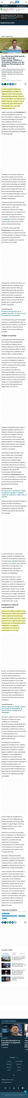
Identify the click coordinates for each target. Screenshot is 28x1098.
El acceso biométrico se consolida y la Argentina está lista (18, 978)
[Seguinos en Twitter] (18, 1088)
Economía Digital (19, 1061)
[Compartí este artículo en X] (5, 84)
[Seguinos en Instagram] (5, 1088)
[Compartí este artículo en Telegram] (13, 84)
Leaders (9, 1070)
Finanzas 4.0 (9, 1064)
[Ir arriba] (25, 1091)
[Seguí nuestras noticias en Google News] (25, 84)
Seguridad (6, 219)
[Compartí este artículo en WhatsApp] (8, 84)
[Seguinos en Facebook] (9, 1088)
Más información (12, 18)
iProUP (4, 78)
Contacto (19, 1070)
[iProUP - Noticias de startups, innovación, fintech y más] (14, 2)
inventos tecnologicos (9, 916)
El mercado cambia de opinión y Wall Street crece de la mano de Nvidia (19, 965)
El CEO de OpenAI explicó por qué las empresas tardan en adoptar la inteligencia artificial (18, 972)
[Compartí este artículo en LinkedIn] (10, 84)
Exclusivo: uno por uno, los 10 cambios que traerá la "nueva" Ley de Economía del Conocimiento (13, 313)
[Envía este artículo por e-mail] (15, 84)
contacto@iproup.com (6, 1082)
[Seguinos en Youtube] (22, 1088)
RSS (14, 1075)
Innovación (9, 1067)
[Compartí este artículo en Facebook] (2, 84)
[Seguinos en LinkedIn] (14, 1088)
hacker (4, 918)
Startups (19, 1067)
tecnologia (5, 913)
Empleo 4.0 (19, 1064)
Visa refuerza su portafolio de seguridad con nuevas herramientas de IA (18, 958)
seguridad (14, 561)
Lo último (9, 1061)
